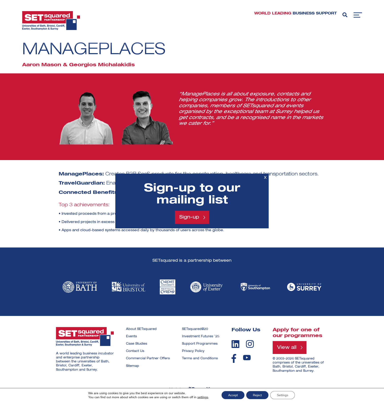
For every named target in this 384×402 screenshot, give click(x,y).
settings (202, 397)
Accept (233, 395)
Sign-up (189, 217)
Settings (282, 395)
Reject (257, 395)
